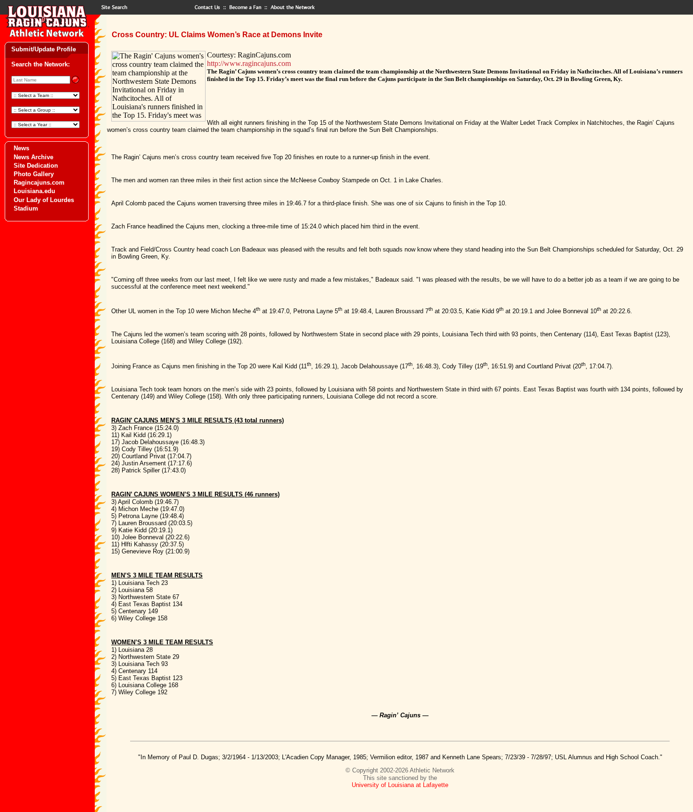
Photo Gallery (34, 174)
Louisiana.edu (34, 191)
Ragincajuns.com (39, 182)
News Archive (33, 157)
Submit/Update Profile (43, 49)
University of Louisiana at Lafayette (400, 784)
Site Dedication (36, 165)
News (21, 148)
